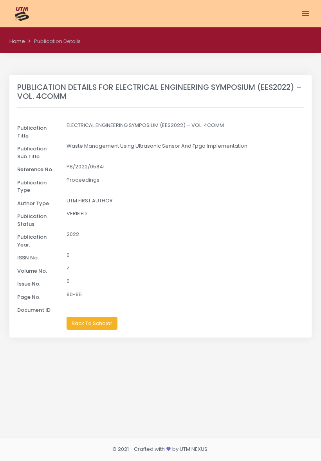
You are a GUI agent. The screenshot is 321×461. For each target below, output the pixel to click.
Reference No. (35, 169)
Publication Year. (32, 240)
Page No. (28, 297)
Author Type (33, 203)
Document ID (33, 310)
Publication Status (32, 220)
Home (17, 41)
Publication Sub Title (32, 152)
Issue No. (28, 284)
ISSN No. (28, 257)
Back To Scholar (92, 323)
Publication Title (32, 131)
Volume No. (32, 271)
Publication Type (32, 186)
